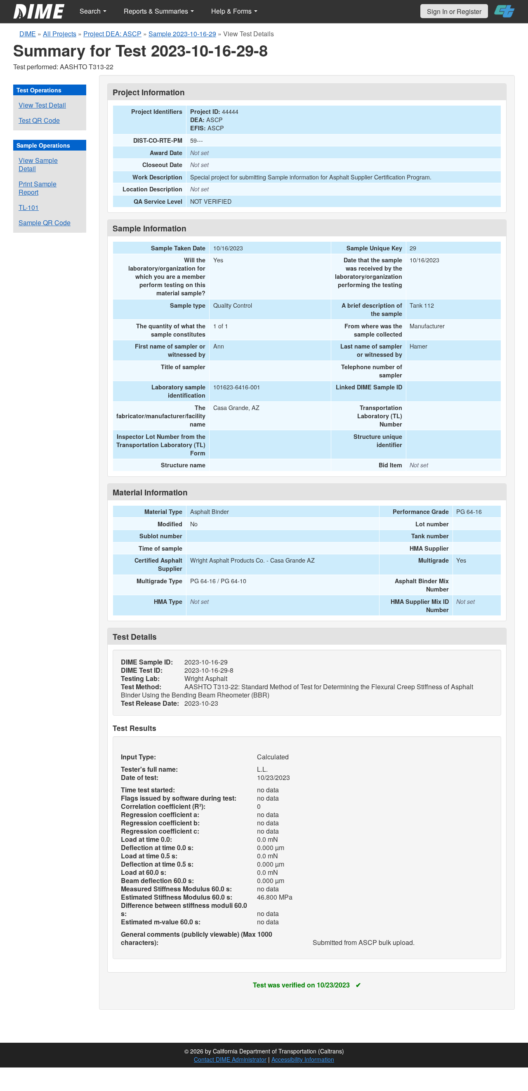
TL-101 (29, 207)
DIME (27, 33)
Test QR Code (39, 120)
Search (91, 11)
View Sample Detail (38, 164)
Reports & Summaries (157, 11)
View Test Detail (42, 105)
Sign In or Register (454, 11)
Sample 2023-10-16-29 (182, 33)
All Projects (59, 33)
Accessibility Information (302, 1059)
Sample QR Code (45, 222)
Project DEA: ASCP (112, 33)
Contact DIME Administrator (230, 1059)
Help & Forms (232, 11)
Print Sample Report (38, 188)
